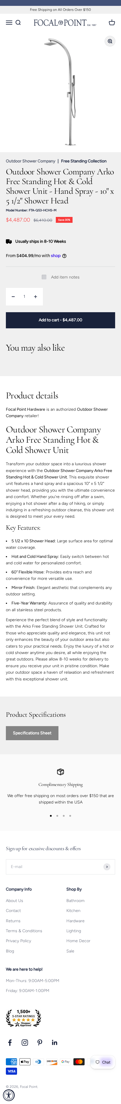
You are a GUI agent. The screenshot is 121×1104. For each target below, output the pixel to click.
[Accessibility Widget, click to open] (9, 1095)
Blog (10, 951)
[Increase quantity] (35, 296)
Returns (13, 920)
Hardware (75, 920)
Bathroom (75, 900)
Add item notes (65, 277)
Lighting (73, 930)
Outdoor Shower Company (30, 161)
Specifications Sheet (32, 733)
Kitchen (73, 910)
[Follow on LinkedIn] (55, 1043)
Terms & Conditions (24, 930)
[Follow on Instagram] (25, 1043)
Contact (13, 910)
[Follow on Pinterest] (40, 1043)
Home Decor (78, 940)
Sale (70, 951)
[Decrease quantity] (13, 296)
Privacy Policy (18, 940)
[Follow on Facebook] (10, 1043)
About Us (14, 900)
